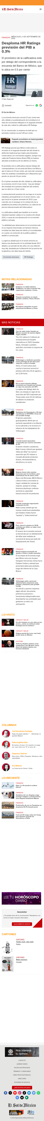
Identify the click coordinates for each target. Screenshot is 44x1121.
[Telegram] (29, 1093)
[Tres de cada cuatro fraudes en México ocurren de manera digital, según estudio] (8, 341)
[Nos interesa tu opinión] (22, 1052)
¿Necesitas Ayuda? (22, 1088)
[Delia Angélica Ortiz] (6, 744)
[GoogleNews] (17, 1097)
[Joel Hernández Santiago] (6, 733)
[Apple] (22, 1097)
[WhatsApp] (38, 1093)
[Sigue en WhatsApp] (36, 105)
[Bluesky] (33, 1093)
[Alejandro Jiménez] (6, 755)
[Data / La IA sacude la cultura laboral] (8, 785)
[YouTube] (15, 1093)
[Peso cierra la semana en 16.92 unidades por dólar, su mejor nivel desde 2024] (8, 533)
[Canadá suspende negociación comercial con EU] (8, 509)
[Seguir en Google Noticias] (40, 105)
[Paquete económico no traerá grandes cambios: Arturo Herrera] (8, 297)
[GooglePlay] (26, 1097)
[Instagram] (19, 1093)
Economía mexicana (11, 257)
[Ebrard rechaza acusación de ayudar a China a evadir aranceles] (8, 561)
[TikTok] (24, 1093)
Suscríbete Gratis (22, 924)
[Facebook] (5, 1093)
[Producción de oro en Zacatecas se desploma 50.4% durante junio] (8, 805)
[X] (10, 1093)
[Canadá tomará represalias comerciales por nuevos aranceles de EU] (8, 451)
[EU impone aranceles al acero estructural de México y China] (8, 306)
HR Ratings (28, 257)
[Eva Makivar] (6, 767)
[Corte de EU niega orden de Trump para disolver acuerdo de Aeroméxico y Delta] (8, 815)
